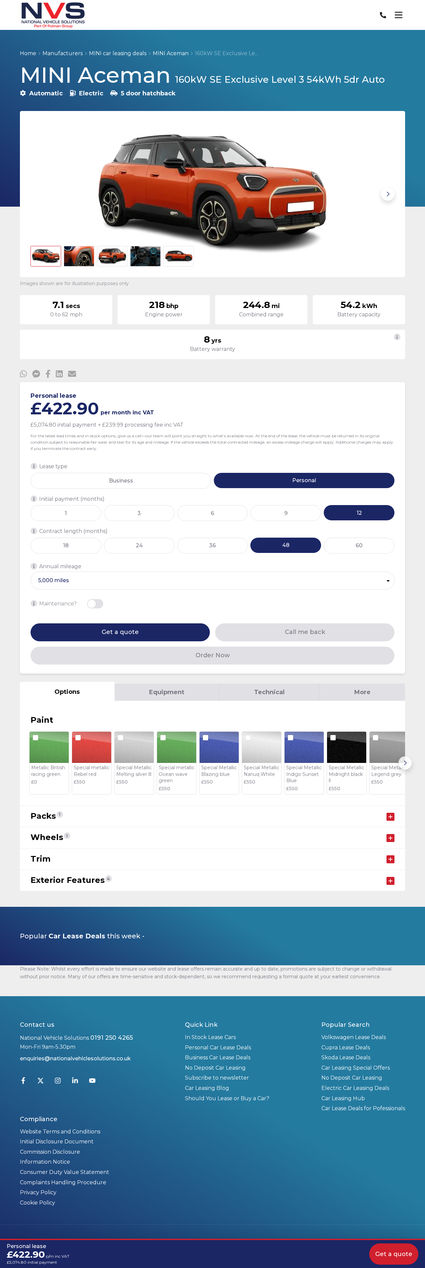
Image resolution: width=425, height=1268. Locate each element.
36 (212, 545)
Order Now (213, 655)
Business (121, 480)
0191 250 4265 (111, 1037)
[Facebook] (23, 1082)
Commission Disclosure (50, 1152)
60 (359, 545)
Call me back (305, 632)
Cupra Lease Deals (345, 1047)
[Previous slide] (37, 194)
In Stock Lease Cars (210, 1037)
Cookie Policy (37, 1203)
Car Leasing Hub (343, 1098)
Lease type (53, 466)
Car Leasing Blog (207, 1088)
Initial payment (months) (72, 499)
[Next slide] (387, 194)
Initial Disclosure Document (57, 1141)
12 (359, 513)
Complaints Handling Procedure (63, 1182)
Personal (304, 480)
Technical (269, 692)
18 (66, 545)
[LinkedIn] (75, 1082)
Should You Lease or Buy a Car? (227, 1098)
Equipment (166, 692)
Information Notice (45, 1162)
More (362, 692)
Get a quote (120, 632)
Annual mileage (60, 566)
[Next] (405, 763)
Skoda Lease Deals (345, 1057)
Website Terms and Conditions (60, 1131)
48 (286, 545)
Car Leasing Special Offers (355, 1068)
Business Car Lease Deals (217, 1057)
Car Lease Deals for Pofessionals (363, 1108)
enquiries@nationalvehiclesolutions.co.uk (75, 1058)
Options (67, 691)
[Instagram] (57, 1082)
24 (139, 545)
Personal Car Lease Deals (218, 1047)
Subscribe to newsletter (217, 1078)
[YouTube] (92, 1082)
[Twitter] (40, 1082)
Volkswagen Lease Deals (353, 1037)
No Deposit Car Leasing (215, 1068)
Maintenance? (58, 603)
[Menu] (398, 15)
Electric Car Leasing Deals (355, 1088)
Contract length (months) (73, 531)
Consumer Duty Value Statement (64, 1172)
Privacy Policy (38, 1192)
